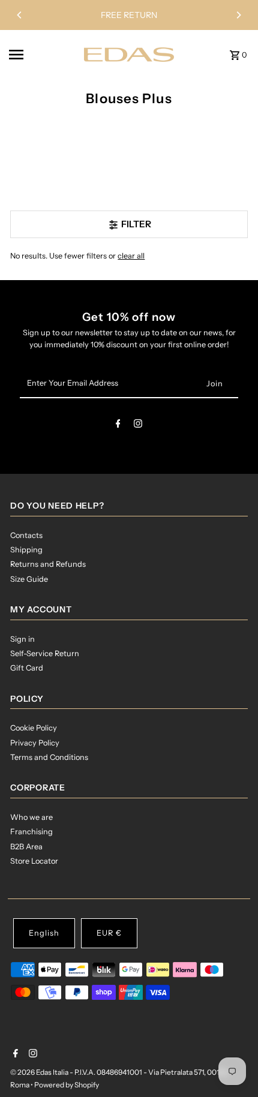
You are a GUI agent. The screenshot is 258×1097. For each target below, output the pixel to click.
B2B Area (26, 846)
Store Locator (34, 860)
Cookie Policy (33, 727)
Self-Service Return (44, 653)
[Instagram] (138, 425)
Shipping (26, 549)
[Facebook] (118, 425)
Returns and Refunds (48, 564)
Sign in (22, 639)
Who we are (31, 817)
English (44, 932)
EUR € (109, 932)
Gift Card (26, 667)
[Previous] (20, 15)
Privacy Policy (34, 742)
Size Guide (29, 579)
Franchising (31, 831)
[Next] (238, 15)
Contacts (26, 535)
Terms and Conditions (49, 757)
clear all (131, 255)
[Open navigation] (42, 55)
